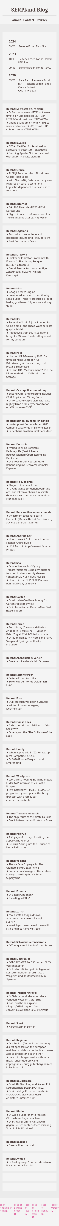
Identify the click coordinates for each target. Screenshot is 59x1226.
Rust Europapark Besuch (23, 241)
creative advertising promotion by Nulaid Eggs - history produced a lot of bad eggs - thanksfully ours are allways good (29, 300)
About (16, 20)
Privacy (42, 20)
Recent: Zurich (15, 911)
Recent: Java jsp (16, 143)
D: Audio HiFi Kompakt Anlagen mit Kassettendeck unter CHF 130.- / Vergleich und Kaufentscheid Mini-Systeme (28, 974)
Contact (28, 20)
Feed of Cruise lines (35, 1209)
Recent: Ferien (15, 624)
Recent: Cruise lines (18, 722)
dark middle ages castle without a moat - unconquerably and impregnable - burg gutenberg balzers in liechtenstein (29, 1062)
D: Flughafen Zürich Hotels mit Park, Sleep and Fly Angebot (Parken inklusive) (29, 641)
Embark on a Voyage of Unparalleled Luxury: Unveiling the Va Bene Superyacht (29, 874)
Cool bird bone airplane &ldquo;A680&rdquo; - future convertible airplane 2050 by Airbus (27, 1006)
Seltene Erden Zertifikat (33, 46)
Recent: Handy (15, 749)
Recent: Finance (16, 891)
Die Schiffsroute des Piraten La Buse (30, 820)
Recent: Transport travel (21, 992)
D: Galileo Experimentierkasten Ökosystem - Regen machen (26, 1116)
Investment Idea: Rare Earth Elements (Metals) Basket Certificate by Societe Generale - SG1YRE (29, 519)
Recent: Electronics (18, 959)
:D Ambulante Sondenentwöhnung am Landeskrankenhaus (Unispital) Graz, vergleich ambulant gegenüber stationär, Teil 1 (28, 494)
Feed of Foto (27, 1207)
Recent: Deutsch (16, 444)
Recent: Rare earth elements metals (28, 512)
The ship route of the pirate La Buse (30, 817)
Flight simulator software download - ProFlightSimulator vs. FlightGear (28, 215)
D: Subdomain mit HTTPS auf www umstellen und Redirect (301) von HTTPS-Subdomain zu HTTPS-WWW (28, 116)
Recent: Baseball (16, 1142)
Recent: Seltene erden (20, 674)
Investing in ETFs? (19, 898)
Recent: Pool (14, 353)
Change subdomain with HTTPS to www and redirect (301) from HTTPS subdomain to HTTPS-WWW (27, 126)
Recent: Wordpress (18, 776)
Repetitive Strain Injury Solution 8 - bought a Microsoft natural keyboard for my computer (28, 336)
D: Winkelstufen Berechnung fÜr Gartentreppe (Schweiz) (27, 602)
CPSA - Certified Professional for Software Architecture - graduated (26, 148)
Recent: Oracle (15, 170)
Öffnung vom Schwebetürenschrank (30, 945)
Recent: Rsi (13, 319)
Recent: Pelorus (16, 833)
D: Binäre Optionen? (21, 894)
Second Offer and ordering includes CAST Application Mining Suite (28, 395)
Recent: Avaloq (15, 1158)
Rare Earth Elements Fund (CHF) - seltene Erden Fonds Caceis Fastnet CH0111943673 (34, 85)
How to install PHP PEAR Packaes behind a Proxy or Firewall (27, 581)
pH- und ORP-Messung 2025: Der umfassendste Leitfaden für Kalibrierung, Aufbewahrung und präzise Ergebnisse (27, 361)
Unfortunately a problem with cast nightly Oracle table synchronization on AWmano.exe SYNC (28, 404)
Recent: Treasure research (22, 813)
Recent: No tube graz (19, 481)
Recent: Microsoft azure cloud (25, 109)
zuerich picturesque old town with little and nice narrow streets (28, 927)
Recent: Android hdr (18, 536)
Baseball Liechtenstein (22, 1145)
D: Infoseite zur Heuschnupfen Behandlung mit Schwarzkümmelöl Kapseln (27, 465)
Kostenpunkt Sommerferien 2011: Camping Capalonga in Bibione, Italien (28, 425)
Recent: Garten (15, 597)
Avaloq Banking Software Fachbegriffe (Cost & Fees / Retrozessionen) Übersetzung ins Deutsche (26, 453)
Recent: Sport (14, 1023)
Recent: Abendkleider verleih (24, 658)
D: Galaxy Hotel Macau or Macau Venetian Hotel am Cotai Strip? (27, 997)
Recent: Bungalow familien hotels (27, 420)
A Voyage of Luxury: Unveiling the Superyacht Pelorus (27, 838)
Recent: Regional (17, 1040)
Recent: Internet (16, 204)
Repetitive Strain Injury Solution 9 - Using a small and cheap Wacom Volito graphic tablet (29, 326)
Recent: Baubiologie (18, 1081)
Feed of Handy (44, 1207)
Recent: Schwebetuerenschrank (26, 942)
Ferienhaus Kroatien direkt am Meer (30, 431)
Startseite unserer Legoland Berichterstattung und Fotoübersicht (28, 236)
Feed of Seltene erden (18, 1207)
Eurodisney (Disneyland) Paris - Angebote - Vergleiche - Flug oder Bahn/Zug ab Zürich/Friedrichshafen (27, 631)
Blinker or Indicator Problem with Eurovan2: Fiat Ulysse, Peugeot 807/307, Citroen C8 (27, 261)
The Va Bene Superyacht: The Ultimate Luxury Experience (24, 866)
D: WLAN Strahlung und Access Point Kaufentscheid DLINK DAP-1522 (29, 1086)
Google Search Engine (22, 292)
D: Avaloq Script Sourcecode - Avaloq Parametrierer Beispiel (29, 1163)
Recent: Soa (13, 563)
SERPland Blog (29, 9)
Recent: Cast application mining (26, 390)
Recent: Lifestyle (16, 254)
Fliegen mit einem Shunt (23, 485)
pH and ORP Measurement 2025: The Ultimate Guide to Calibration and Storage (29, 373)
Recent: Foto (14, 698)
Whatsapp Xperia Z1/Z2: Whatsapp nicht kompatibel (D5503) (28, 754)
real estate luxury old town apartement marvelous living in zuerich (24, 918)
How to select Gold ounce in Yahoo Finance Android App (28, 541)
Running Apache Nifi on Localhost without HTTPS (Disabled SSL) (27, 154)
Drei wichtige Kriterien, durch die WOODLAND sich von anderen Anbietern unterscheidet (27, 1094)
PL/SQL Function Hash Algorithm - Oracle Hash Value (27, 175)
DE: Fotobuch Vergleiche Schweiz (28, 701)
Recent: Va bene (16, 861)
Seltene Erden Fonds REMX (35, 67)
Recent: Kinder (15, 1111)
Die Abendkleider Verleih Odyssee (29, 661)
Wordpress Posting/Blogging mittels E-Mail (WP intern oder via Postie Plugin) (29, 783)
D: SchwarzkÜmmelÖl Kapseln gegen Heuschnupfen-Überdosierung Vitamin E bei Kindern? (28, 1125)
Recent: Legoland (17, 231)
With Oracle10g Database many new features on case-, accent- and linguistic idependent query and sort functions (29, 185)
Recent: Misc (14, 288)
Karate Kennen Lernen (22, 1026)
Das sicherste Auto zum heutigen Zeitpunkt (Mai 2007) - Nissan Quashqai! (27, 272)
